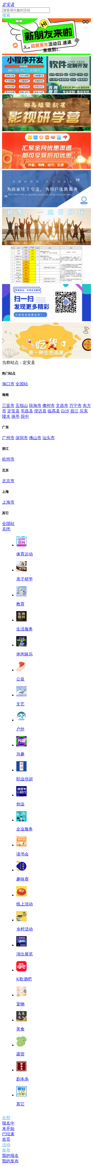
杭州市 (8, 459)
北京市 (8, 481)
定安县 (13, 411)
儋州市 (48, 405)
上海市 (8, 502)
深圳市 (22, 438)
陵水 (6, 416)
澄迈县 (40, 411)
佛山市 (35, 438)
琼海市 (35, 405)
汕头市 (48, 438)
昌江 (74, 411)
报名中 (8, 1123)
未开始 (8, 1128)
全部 (6, 1117)
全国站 (22, 384)
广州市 (8, 438)
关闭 (6, 529)
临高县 (54, 411)
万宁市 (75, 405)
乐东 (84, 411)
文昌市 (62, 405)
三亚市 (8, 405)
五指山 (22, 405)
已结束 (8, 1134)
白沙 (65, 411)
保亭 (15, 416)
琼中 (25, 416)
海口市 (8, 384)
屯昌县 (27, 411)
